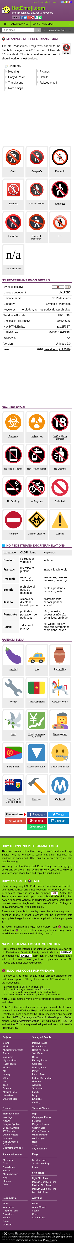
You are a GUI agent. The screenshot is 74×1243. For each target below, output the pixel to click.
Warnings (7, 1117)
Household (8, 1095)
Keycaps (7, 1138)
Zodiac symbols (11, 1128)
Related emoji (48, 82)
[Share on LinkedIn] (36, 17)
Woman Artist (60, 734)
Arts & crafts (38, 1217)
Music (6, 1046)
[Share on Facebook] (22, 17)
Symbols (7, 1108)
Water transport (40, 1134)
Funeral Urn (60, 669)
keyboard (48, 12)
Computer (8, 1057)
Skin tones (38, 1172)
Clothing (36, 1102)
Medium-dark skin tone (44, 1189)
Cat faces (37, 1064)
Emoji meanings (19, 24)
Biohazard (13, 436)
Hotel (34, 1141)
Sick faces (38, 1053)
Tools (5, 1085)
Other (5, 1184)
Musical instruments (13, 1050)
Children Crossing (36, 533)
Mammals (8, 1160)
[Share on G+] (29, 17)
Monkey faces (39, 1067)
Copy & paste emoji (43, 24)
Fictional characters (42, 1078)
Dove (13, 734)
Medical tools (10, 1092)
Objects (7, 1037)
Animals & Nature (12, 1154)
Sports (35, 1210)
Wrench (13, 701)
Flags (35, 1154)
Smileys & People (41, 1037)
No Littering (60, 468)
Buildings (36, 1120)
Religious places (40, 1124)
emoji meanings (20, 12)
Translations (15, 82)
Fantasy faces (39, 1060)
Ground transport (41, 1131)
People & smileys (56, 30)
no (36, 309)
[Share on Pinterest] (32, 17)
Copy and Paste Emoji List (40, 866)
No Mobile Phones (13, 468)
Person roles (39, 1074)
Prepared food (10, 1210)
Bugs (5, 1177)
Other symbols (10, 1134)
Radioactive (37, 436)
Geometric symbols (13, 1148)
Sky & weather (39, 1148)
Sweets (6, 1217)
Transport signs (11, 1113)
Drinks (6, 1221)
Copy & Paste (16, 77)
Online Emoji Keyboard (45, 869)
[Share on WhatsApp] (40, 17)
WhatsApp (38, 827)
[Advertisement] (37, 120)
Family (35, 1092)
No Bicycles (37, 501)
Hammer (36, 799)
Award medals (39, 1207)
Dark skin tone (39, 1192)
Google (35, 171)
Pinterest (38, 820)
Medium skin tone (41, 1185)
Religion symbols (11, 1124)
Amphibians (9, 1167)
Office (6, 1078)
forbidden (27, 309)
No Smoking (13, 501)
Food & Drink (10, 1198)
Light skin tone (40, 1178)
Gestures (36, 1081)
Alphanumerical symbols (10, 1143)
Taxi (37, 669)
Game (35, 1214)
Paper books (9, 1064)
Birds (5, 1163)
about (34, 2)
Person (35, 1071)
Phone (6, 1053)
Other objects (10, 1099)
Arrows (6, 1120)
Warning (60, 533)
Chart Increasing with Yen (36, 735)
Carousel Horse (60, 701)
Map (34, 1113)
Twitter (58, 203)
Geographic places (41, 1117)
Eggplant (13, 669)
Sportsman (37, 1088)
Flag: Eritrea (13, 766)
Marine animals (10, 1174)
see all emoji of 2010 (57, 349)
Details (44, 77)
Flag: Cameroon (37, 701)
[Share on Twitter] (25, 17)
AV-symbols (9, 1131)
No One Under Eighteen (60, 437)
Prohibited (60, 501)
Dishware (7, 1224)
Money (6, 1067)
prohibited (64, 309)
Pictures (45, 71)
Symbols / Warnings (58, 303)
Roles (35, 1057)
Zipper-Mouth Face (60, 766)
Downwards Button (36, 766)
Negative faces (40, 1050)
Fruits (6, 1203)
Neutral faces (39, 1046)
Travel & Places (40, 1108)
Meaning (13, 71)
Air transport (38, 1138)
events (35, 1203)
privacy (54, 2)
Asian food (8, 1214)
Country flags (39, 1160)
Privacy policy (50, 1240)
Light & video (9, 1060)
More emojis (15, 88)
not (41, 309)
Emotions (37, 1099)
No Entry (13, 533)
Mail (5, 1071)
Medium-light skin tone (44, 1182)
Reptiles (7, 1170)
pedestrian (50, 309)
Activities (36, 1085)
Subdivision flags (41, 1163)
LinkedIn (60, 820)
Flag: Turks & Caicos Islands (13, 800)
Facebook (39, 814)
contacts (44, 2)
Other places (38, 1128)
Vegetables (8, 1207)
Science (7, 1088)
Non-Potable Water (36, 468)
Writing (6, 1074)
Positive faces (39, 1043)
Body (34, 1095)
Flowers (7, 1181)
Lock (5, 1081)
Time (34, 1145)
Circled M (60, 799)
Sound (6, 1043)
